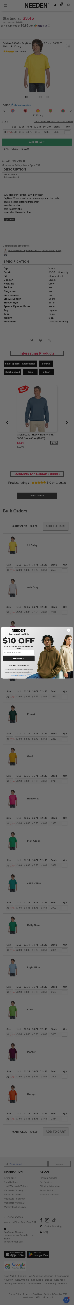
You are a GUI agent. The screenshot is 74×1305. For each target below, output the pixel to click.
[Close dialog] (68, 630)
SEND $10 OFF (18, 658)
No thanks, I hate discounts (18, 665)
